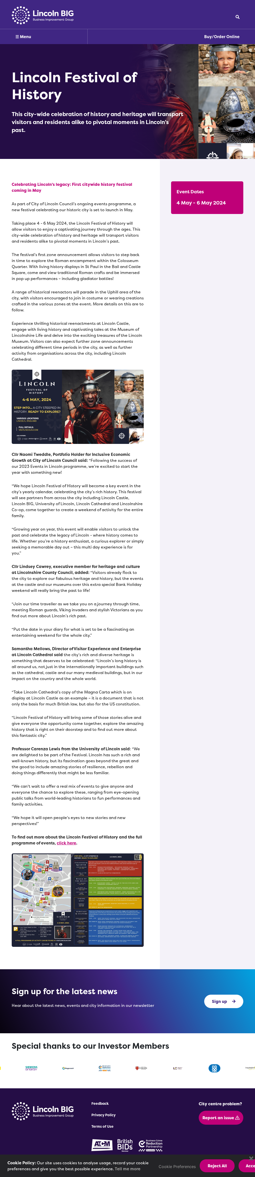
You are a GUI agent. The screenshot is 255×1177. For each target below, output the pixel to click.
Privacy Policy (103, 1114)
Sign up (219, 1001)
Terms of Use (102, 1126)
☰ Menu (23, 36)
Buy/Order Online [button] (222, 36)
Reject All (217, 1166)
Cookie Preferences (177, 1166)
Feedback (100, 1103)
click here (66, 843)
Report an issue (218, 1117)
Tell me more (127, 1169)
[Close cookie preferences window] (251, 1158)
